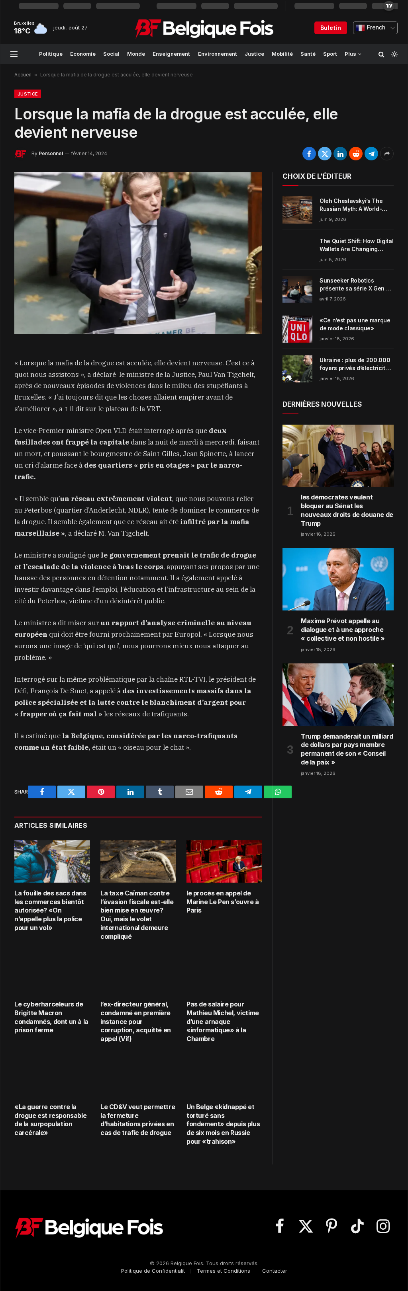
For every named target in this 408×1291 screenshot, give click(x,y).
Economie (83, 54)
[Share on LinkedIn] (340, 153)
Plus (350, 54)
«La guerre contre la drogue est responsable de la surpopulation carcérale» (50, 1120)
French (375, 27)
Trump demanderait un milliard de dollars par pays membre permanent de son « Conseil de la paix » (347, 749)
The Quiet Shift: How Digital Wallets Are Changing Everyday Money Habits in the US (356, 245)
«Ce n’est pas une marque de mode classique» (355, 324)
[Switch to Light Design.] (394, 54)
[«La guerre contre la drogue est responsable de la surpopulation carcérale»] (52, 1075)
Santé (308, 54)
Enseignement (171, 54)
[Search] (381, 54)
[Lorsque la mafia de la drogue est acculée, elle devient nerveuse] (138, 253)
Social (111, 54)
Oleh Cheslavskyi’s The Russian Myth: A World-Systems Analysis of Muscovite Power (351, 205)
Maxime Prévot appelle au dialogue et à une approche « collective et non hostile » (342, 629)
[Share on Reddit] (356, 153)
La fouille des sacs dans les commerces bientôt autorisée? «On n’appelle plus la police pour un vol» (50, 910)
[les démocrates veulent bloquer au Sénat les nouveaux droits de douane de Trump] (338, 456)
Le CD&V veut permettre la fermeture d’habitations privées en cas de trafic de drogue (137, 1120)
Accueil (22, 75)
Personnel (51, 153)
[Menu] (14, 54)
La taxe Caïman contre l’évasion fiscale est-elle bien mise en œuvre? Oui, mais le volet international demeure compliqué (137, 914)
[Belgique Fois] (204, 28)
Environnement (217, 54)
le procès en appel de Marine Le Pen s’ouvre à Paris (222, 902)
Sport (330, 54)
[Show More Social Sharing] (387, 153)
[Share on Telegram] (371, 153)
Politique (51, 54)
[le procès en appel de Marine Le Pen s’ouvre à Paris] (224, 861)
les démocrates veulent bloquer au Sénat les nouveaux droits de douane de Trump (347, 510)
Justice (254, 54)
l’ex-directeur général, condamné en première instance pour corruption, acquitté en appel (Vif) (135, 1021)
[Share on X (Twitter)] (325, 153)
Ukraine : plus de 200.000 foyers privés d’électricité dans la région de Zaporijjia (356, 364)
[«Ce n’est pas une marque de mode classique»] (297, 329)
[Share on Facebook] (309, 153)
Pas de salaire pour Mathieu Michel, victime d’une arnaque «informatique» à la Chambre (222, 1021)
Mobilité (282, 54)
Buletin (330, 27)
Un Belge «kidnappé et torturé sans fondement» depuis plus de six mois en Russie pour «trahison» (223, 1124)
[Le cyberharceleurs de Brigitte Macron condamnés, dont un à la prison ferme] (52, 972)
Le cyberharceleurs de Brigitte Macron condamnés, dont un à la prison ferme (51, 1017)
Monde (136, 54)
